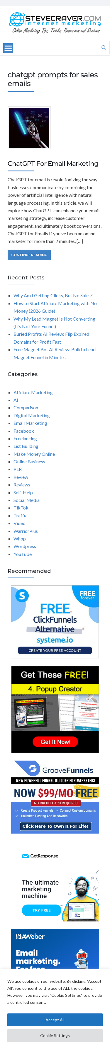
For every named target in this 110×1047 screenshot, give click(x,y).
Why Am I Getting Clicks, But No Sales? (53, 295)
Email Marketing (30, 423)
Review (20, 477)
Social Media (26, 500)
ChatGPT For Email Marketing (53, 164)
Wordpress (24, 546)
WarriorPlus (25, 531)
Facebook (23, 431)
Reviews (21, 484)
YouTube (22, 554)
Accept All (55, 1019)
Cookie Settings (55, 1035)
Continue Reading (29, 255)
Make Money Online (34, 454)
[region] (55, 1008)
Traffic (20, 515)
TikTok (20, 507)
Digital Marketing (31, 415)
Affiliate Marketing (33, 392)
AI (15, 400)
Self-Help (23, 492)
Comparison (25, 407)
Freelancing (25, 438)
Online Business (29, 461)
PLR (17, 469)
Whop (19, 538)
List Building (25, 446)
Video (19, 523)
